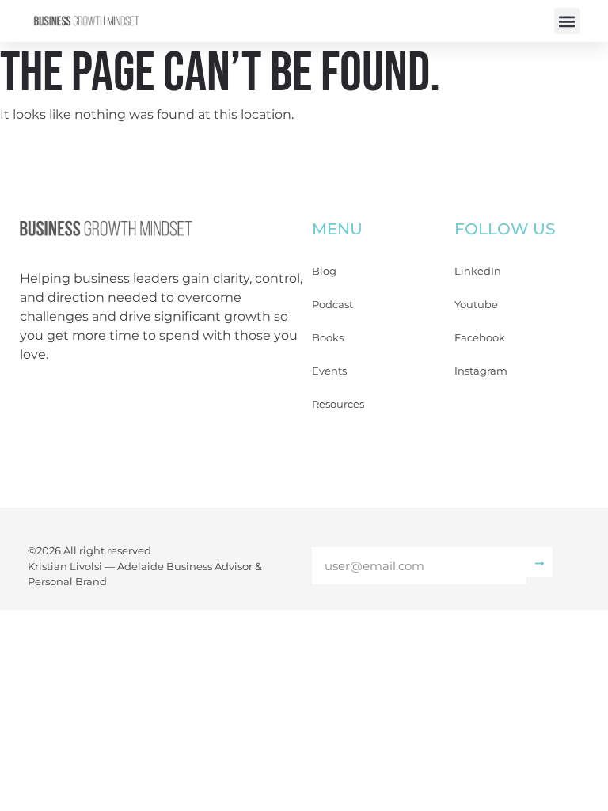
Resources (338, 404)
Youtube (476, 304)
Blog (324, 271)
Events (329, 370)
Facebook (479, 337)
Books (328, 337)
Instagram (480, 370)
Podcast (332, 304)
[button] (567, 21)
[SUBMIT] (539, 562)
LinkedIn (477, 271)
